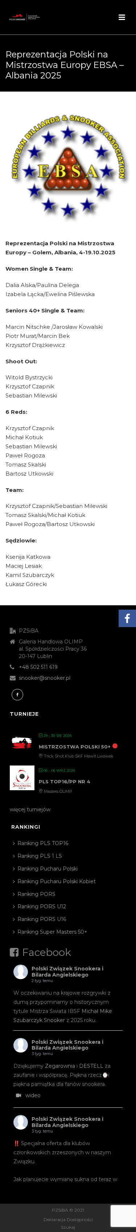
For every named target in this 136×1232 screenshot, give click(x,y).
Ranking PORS (36, 894)
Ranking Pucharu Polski (47, 868)
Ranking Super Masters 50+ (52, 932)
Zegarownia (60, 1066)
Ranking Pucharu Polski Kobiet (56, 881)
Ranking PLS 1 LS (39, 856)
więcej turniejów (30, 809)
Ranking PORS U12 (41, 906)
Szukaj (68, 1227)
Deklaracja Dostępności (68, 1219)
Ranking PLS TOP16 (42, 843)
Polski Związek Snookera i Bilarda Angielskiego (67, 971)
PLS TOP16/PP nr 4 (64, 781)
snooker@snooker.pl (44, 678)
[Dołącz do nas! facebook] (17, 694)
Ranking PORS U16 (41, 919)
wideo (33, 1095)
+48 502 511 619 (38, 667)
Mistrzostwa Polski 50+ (75, 747)
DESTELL (91, 1066)
